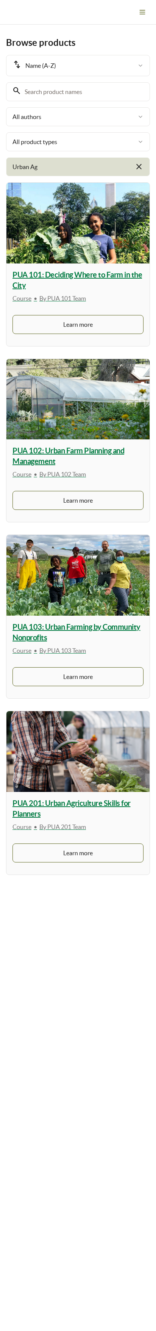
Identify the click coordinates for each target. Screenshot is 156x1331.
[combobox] (78, 65)
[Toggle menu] (142, 12)
